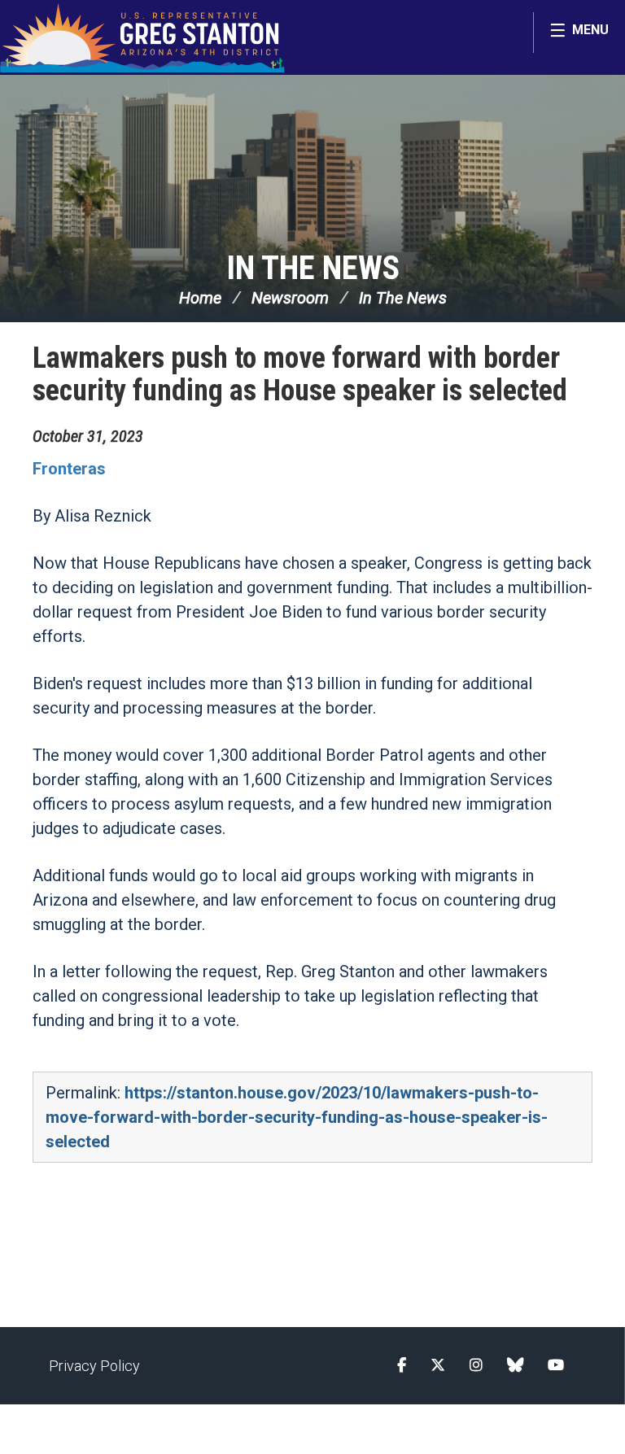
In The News (313, 268)
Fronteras (69, 468)
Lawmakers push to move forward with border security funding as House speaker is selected (300, 374)
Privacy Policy (94, 1365)
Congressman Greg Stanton (142, 37)
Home (200, 298)
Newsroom (290, 298)
